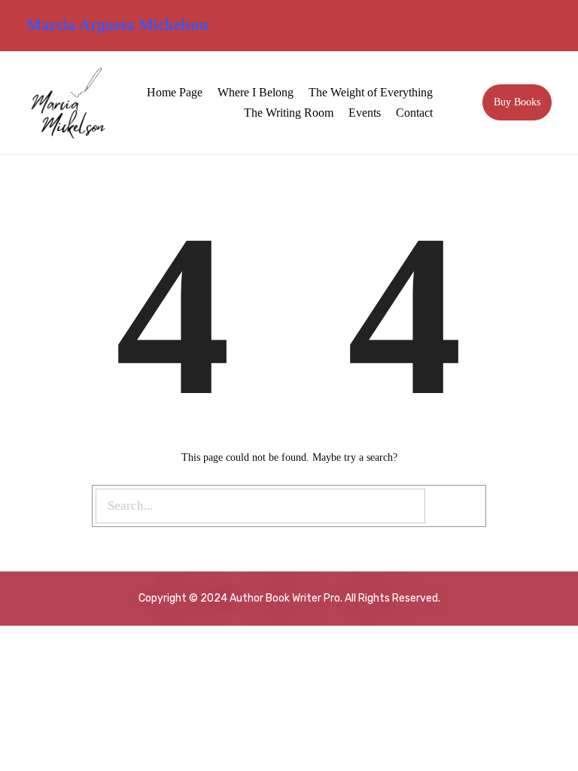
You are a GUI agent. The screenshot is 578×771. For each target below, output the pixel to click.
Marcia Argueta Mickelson (117, 25)
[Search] (457, 506)
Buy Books (517, 102)
